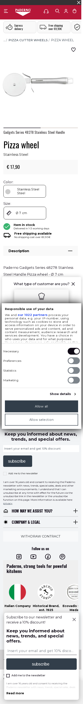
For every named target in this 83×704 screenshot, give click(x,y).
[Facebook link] (47, 556)
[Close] (74, 620)
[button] (73, 284)
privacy (7, 503)
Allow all (41, 406)
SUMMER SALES (12, 2)
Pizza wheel (62, 40)
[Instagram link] (19, 556)
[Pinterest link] (62, 556)
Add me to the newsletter (23, 473)
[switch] (74, 360)
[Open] (57, 11)
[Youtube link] (33, 556)
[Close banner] (78, 2)
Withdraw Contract (40, 536)
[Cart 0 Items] (74, 11)
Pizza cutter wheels (28, 40)
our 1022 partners (33, 314)
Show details (60, 394)
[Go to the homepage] (23, 12)
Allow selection (41, 419)
